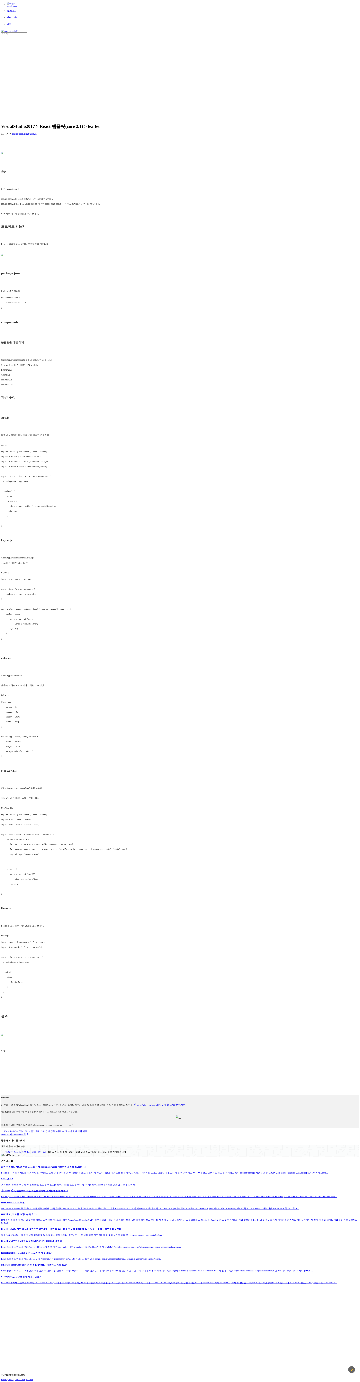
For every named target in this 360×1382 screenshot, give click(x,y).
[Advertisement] (12, 77)
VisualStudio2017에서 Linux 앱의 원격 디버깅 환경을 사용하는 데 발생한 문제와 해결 (45, 1131)
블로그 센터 (13, 17)
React (20, 134)
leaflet (15, 134)
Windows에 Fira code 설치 (13, 1134)
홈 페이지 (11, 10)
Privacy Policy (7, 1379)
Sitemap (29, 1379)
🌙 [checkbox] (351, 1370)
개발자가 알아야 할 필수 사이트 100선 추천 (25, 1152)
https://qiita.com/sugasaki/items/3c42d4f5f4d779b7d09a (161, 1105)
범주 (9, 24)
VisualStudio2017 (31, 134)
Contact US (20, 1379)
